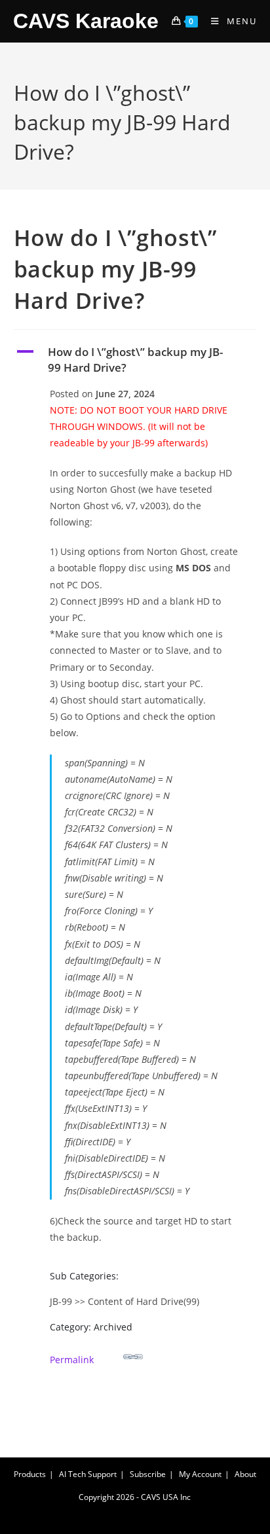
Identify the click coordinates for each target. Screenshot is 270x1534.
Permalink (72, 1359)
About (245, 1474)
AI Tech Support (88, 1474)
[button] (135, 360)
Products (30, 1474)
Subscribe (148, 1474)
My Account (200, 1474)
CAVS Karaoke (86, 21)
